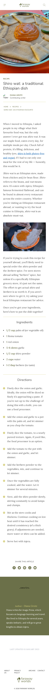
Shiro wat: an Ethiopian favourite (18, 110)
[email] (35, 567)
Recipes (15, 107)
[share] (14, 567)
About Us (7, 672)
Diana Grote (16, 95)
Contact (41, 671)
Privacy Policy (17, 672)
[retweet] (19, 567)
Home (6, 107)
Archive (32, 671)
